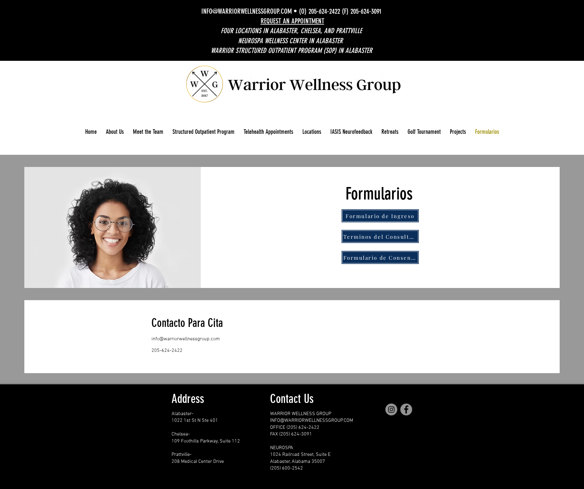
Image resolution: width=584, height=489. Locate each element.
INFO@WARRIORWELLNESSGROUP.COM (246, 11)
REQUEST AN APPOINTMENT (292, 21)
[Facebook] (406, 409)
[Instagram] (391, 409)
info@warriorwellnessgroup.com (185, 339)
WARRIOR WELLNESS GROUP (300, 414)
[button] (114, 132)
